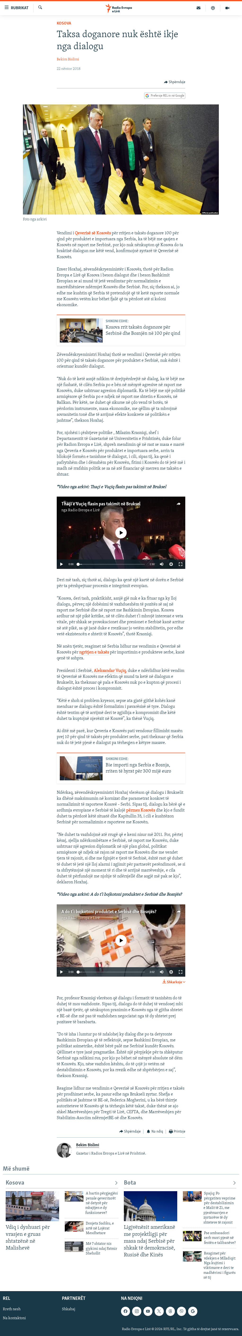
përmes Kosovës (141, 810)
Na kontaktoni (14, 1318)
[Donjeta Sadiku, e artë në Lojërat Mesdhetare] (74, 1226)
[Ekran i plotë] (180, 564)
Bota (130, 1183)
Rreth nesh (12, 1309)
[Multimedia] (227, 8)
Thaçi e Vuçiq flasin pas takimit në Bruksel (100, 504)
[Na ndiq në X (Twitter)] (159, 1311)
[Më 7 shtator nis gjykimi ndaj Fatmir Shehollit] (74, 1246)
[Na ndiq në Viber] (181, 1311)
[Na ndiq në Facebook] (125, 1311)
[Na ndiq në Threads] (170, 1311)
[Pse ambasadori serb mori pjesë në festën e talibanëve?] (192, 1236)
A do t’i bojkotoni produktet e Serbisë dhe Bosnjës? (108, 912)
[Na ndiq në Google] (192, 1311)
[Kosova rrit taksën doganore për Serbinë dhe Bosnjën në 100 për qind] (81, 330)
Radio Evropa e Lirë (84, 510)
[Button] (175, 82)
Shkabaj (68, 1309)
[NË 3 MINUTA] (198, 8)
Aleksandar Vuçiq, (110, 671)
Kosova (64, 23)
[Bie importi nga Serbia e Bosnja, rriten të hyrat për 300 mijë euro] (81, 768)
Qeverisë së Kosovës (93, 233)
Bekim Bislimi (68, 59)
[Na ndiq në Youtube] (147, 1311)
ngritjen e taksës (94, 652)
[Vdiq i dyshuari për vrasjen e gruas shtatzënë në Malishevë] (32, 1206)
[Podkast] (213, 8)
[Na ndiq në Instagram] (136, 1311)
